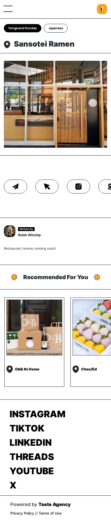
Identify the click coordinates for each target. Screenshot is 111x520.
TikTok (27, 428)
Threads (32, 456)
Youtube (32, 471)
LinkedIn (31, 442)
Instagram (38, 414)
